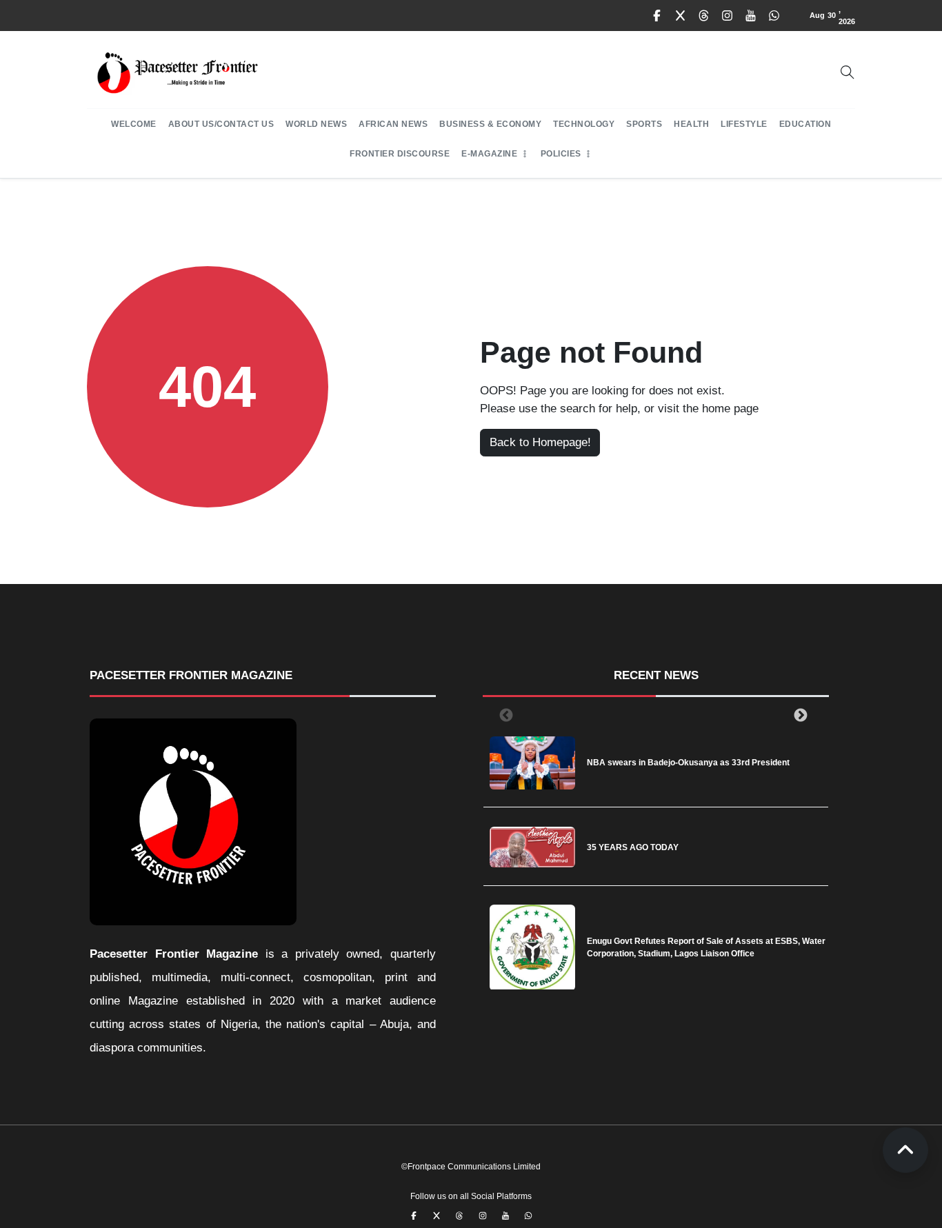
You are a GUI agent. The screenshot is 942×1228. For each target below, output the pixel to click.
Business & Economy (490, 124)
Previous (503, 715)
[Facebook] (657, 16)
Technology (583, 124)
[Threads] (704, 16)
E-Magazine (489, 154)
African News (393, 124)
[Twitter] (680, 16)
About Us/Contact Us (221, 124)
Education (805, 124)
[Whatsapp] (774, 16)
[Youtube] (751, 16)
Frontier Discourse (400, 154)
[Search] (847, 72)
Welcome (134, 124)
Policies (561, 154)
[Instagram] (727, 16)
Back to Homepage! (540, 442)
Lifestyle (744, 124)
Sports (644, 124)
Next (798, 715)
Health (691, 124)
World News (316, 124)
